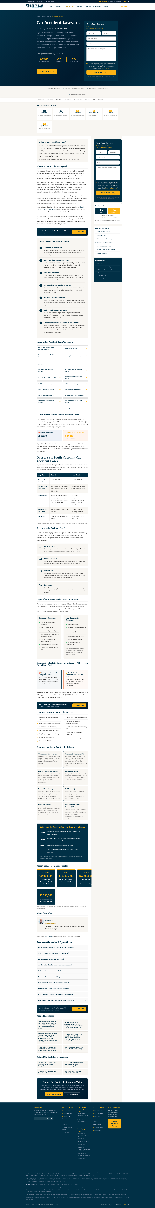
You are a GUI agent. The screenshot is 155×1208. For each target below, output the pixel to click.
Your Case (68, 99)
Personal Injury (98, 1130)
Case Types (49, 99)
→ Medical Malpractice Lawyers (104, 242)
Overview (41, 99)
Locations (58, 6)
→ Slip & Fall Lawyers (101, 235)
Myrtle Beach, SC (82, 1153)
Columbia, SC (81, 1147)
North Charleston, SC (83, 1141)
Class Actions (97, 6)
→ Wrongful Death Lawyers (103, 246)
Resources (67, 1132)
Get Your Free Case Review (114, 1123)
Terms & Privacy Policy (107, 68)
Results (88, 6)
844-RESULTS (103, 1)
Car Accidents (67, 1110)
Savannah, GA (81, 1113)
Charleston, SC (81, 1133)
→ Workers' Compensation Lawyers (105, 249)
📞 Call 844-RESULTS (47, 71)
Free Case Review (72, 1094)
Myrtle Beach (44, 126)
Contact (106, 6)
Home (51, 6)
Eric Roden (48, 920)
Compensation (78, 99)
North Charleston (94, 113)
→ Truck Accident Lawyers (103, 231)
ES (128, 1)
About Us (80, 6)
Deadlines (59, 99)
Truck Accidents (68, 1113)
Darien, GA (80, 1119)
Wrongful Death (98, 1127)
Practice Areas (69, 6)
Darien (61, 113)
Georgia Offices (81, 1110)
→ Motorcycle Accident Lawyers (104, 239)
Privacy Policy (54, 1204)
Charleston (77, 113)
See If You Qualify (101, 72)
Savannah (44, 113)
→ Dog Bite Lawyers (101, 253)
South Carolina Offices (81, 1130)
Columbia (110, 113)
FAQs (93, 99)
